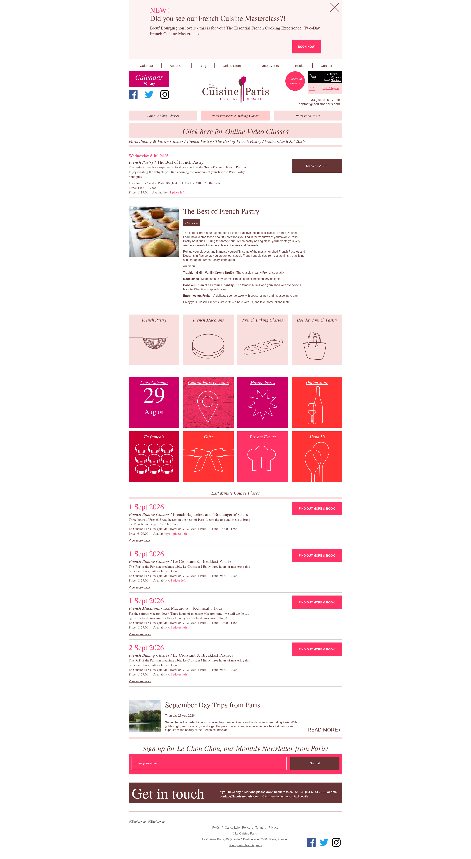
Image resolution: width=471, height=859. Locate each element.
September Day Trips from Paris (212, 704)
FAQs (216, 827)
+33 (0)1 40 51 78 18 (324, 100)
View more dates (140, 540)
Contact (326, 66)
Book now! (307, 46)
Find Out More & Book (317, 508)
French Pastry (200, 141)
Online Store (232, 66)
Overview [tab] (191, 223)
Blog (203, 66)
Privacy (273, 827)
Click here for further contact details (285, 796)
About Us (176, 66)
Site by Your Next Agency (245, 845)
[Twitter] (149, 94)
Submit (315, 763)
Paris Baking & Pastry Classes (157, 141)
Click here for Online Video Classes (236, 131)
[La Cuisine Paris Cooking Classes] (235, 89)
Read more (323, 730)
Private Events (268, 66)
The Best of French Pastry (238, 141)
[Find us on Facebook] (133, 94)
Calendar (146, 66)
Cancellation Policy (237, 827)
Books (299, 66)
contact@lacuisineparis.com (319, 104)
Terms (259, 827)
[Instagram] (164, 94)
